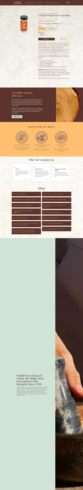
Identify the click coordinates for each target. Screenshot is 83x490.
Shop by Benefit (40, 2)
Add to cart (16, 116)
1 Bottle (42, 28)
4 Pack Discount (51, 28)
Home (25, 2)
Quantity (41, 32)
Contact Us (56, 2)
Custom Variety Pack (49, 2)
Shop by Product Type (31, 2)
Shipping (40, 21)
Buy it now (63, 38)
